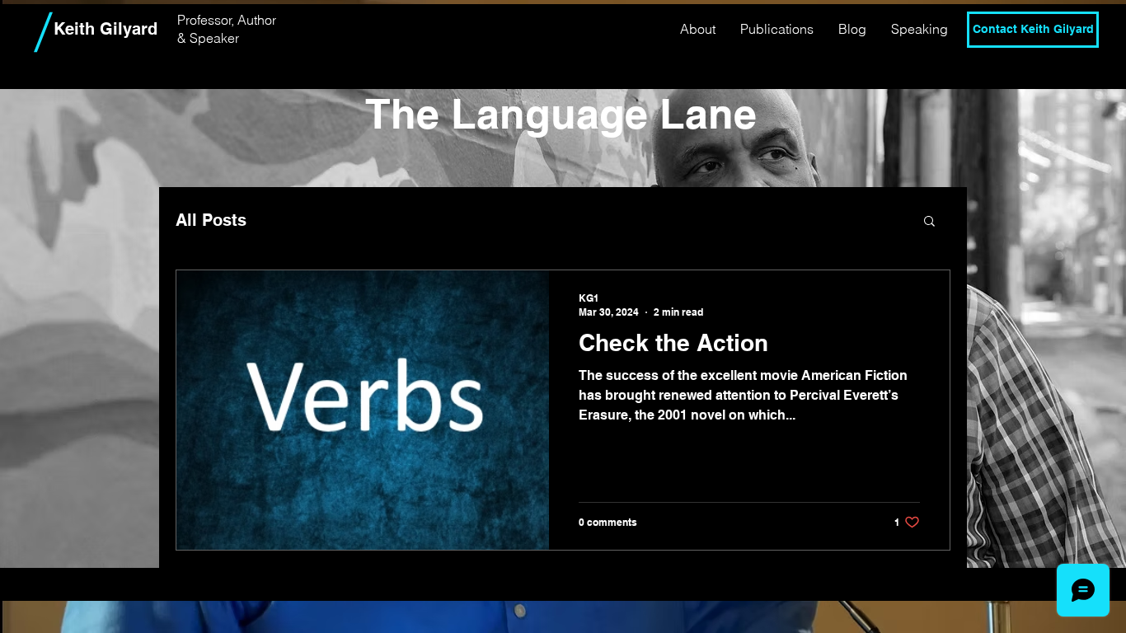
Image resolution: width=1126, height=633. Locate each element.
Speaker (214, 38)
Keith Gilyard (105, 29)
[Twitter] (1033, 71)
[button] (929, 222)
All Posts (211, 220)
